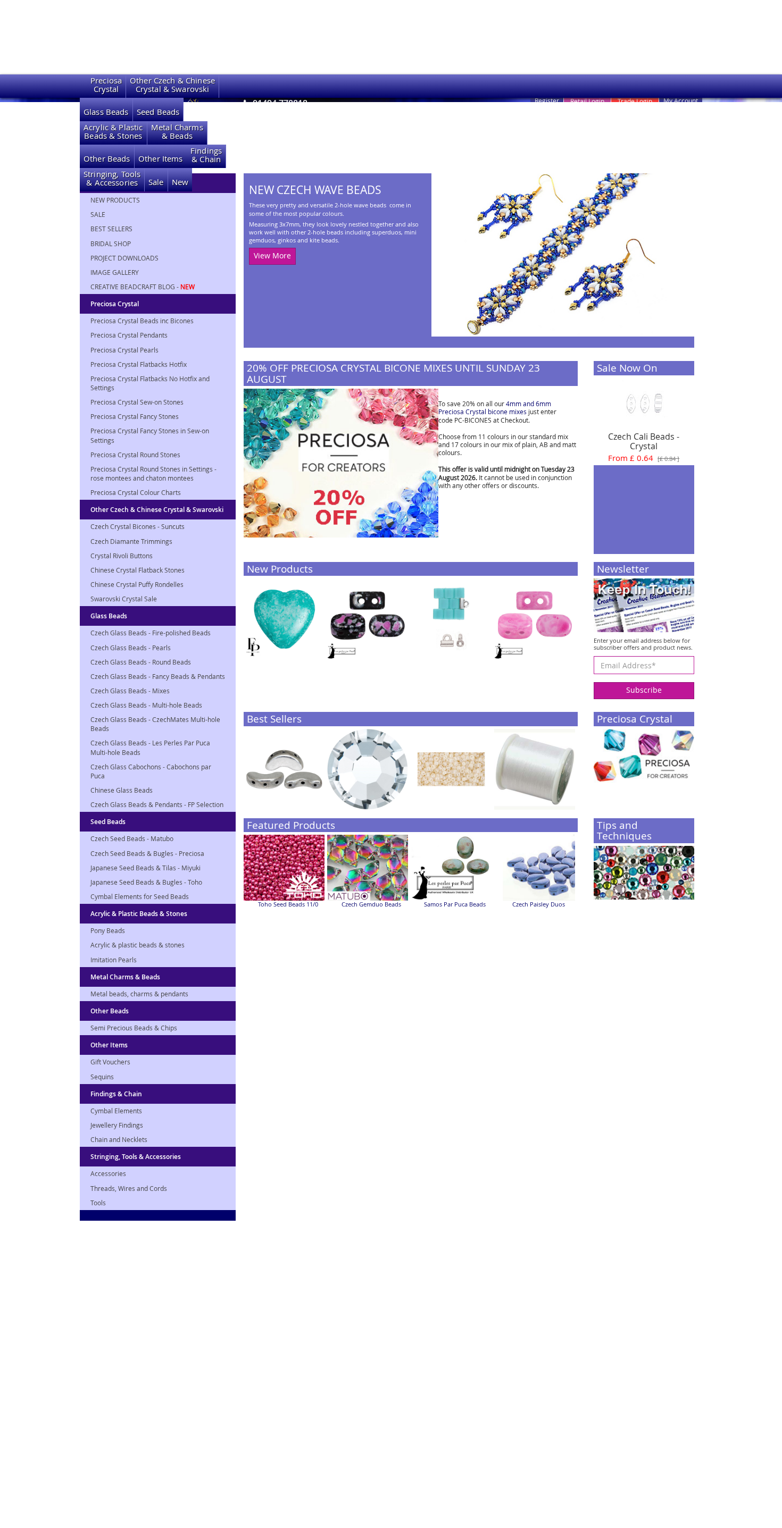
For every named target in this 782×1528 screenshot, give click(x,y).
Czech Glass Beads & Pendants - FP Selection (156, 804)
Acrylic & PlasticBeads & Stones (113, 131)
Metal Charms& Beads (177, 131)
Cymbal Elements (116, 1110)
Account (680, 100)
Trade (635, 101)
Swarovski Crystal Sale (123, 598)
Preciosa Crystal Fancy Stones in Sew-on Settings (149, 435)
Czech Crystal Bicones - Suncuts (137, 526)
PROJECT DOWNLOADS (124, 258)
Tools (98, 1202)
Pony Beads (107, 930)
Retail (587, 101)
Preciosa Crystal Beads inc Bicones (142, 320)
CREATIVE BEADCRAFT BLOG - (142, 286)
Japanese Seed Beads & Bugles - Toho (146, 882)
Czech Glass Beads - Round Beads (140, 662)
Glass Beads (106, 112)
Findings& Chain (206, 155)
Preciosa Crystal (114, 303)
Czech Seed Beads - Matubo (131, 838)
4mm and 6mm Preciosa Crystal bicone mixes (494, 407)
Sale (156, 182)
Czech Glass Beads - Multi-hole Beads (146, 705)
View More (272, 255)
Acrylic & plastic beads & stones (137, 945)
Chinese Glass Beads (121, 790)
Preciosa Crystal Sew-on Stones (137, 402)
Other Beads (107, 159)
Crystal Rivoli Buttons (121, 555)
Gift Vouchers (110, 1061)
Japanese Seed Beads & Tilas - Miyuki (145, 867)
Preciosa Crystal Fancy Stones (134, 416)
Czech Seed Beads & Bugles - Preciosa (147, 853)
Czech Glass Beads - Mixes (130, 690)
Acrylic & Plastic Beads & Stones (138, 913)
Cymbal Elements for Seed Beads (139, 896)
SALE (97, 214)
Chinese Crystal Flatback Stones (137, 570)
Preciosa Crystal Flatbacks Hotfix (138, 364)
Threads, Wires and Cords (128, 1188)
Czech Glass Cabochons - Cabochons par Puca (150, 771)
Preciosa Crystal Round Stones (135, 454)
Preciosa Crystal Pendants (129, 335)
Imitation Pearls (113, 959)
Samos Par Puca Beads (455, 904)
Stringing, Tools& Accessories (112, 178)
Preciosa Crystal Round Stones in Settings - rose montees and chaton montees (153, 473)
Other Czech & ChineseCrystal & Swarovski (172, 84)
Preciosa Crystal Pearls (124, 350)
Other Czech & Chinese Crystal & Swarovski (156, 509)
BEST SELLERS (111, 228)
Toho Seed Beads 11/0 (288, 904)
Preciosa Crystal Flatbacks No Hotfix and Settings (150, 383)
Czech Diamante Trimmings (131, 541)
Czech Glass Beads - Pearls (130, 647)
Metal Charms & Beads (125, 976)
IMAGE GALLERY (114, 272)
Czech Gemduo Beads (371, 904)
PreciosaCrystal (106, 84)
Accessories (108, 1173)
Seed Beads (158, 112)
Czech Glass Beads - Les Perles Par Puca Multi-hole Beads (150, 747)
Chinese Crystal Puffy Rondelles (137, 584)
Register (547, 100)
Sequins (102, 1076)
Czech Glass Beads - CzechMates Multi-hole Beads (155, 724)
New (180, 182)
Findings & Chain (116, 1093)
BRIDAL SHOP (110, 243)
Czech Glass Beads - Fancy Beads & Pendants (157, 676)
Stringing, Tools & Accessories (135, 1156)
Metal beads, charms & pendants (139, 993)
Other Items (160, 159)
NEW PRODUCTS (115, 200)
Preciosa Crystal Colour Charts (135, 492)
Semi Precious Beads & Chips (133, 1027)
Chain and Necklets (118, 1139)
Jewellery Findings (116, 1125)
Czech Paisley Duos (538, 904)
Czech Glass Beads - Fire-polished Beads (150, 632)
